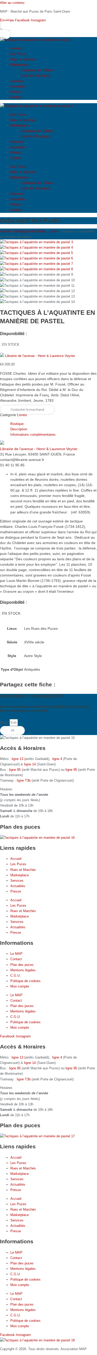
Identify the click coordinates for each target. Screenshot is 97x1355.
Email (5, 722)
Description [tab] (18, 429)
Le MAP (16, 954)
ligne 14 (30, 764)
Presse (15, 92)
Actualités (17, 86)
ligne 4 (57, 759)
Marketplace (19, 65)
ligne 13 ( (18, 759)
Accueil (15, 48)
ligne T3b (24, 780)
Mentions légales (23, 970)
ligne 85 (15, 770)
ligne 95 (71, 770)
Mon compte (19, 986)
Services (17, 81)
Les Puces (18, 54)
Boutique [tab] (17, 424)
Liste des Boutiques (35, 75)
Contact (16, 97)
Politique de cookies (25, 981)
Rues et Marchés (23, 59)
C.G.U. (15, 975)
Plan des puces (22, 965)
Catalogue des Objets (37, 70)
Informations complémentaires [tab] (33, 434)
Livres (53, 231)
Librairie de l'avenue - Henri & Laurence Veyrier (40, 356)
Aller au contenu (12, 3)
